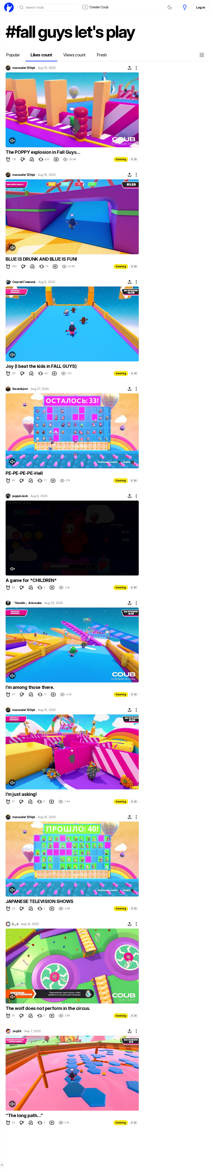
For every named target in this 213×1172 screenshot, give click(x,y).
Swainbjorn (20, 388)
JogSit (16, 1031)
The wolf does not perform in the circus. (48, 1008)
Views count (74, 54)
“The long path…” (24, 1115)
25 (134, 159)
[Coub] (9, 7)
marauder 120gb (23, 67)
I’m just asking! (21, 794)
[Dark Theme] (169, 7)
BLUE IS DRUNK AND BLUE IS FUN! (41, 259)
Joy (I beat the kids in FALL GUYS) (41, 366)
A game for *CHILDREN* (31, 580)
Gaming (121, 159)
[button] (202, 55)
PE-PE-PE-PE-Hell (24, 473)
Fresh (102, 54)
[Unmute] (12, 140)
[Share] (129, 67)
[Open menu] (2, 1165)
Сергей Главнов (23, 281)
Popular (13, 54)
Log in (200, 7)
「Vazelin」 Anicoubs (27, 603)
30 (134, 480)
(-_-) (15, 924)
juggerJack (20, 496)
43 (134, 373)
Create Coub (99, 7)
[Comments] (31, 159)
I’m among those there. (30, 687)
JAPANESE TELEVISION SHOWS (39, 901)
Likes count (41, 54)
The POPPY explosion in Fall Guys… (43, 152)
